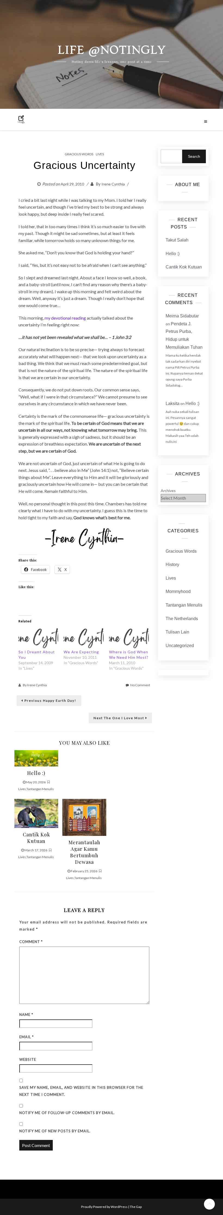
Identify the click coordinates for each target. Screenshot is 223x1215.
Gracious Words (79, 154)
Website (27, 1059)
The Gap (136, 1207)
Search (194, 156)
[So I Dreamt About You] (38, 637)
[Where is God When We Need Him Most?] (129, 637)
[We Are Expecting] (83, 637)
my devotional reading (65, 317)
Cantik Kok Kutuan (184, 267)
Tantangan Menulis (40, 789)
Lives (100, 154)
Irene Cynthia (113, 184)
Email (26, 1037)
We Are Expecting (81, 652)
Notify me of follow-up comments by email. (67, 1113)
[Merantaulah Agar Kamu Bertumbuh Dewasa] (84, 816)
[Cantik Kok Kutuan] (36, 812)
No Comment (140, 685)
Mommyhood (178, 591)
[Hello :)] (36, 757)
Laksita (172, 403)
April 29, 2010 (72, 184)
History (172, 564)
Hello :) (172, 253)
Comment (31, 941)
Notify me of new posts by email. (55, 1131)
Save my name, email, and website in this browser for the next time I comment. (81, 1091)
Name (26, 1014)
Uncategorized (180, 645)
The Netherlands (182, 618)
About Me (187, 184)
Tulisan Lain (177, 632)
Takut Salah (177, 240)
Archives (168, 490)
